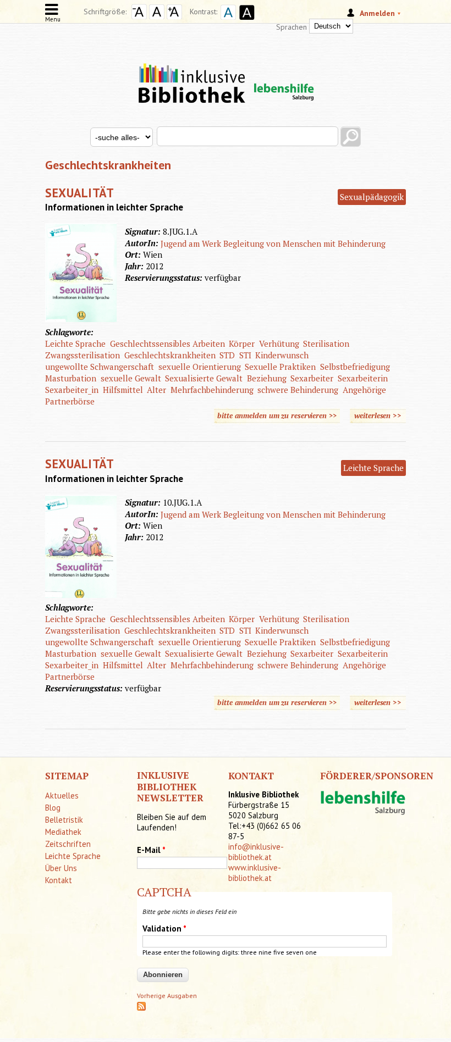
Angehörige (364, 389)
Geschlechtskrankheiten (170, 355)
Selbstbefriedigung (355, 366)
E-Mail (151, 850)
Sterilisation (326, 343)
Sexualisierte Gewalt (204, 378)
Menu (53, 19)
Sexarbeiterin (363, 378)
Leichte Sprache (75, 343)
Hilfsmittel (123, 389)
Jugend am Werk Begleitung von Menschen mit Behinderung (273, 243)
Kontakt (58, 880)
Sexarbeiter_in (71, 389)
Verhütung (279, 343)
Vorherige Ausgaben (167, 995)
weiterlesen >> (380, 415)
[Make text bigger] (174, 16)
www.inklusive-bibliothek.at (254, 872)
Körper (242, 343)
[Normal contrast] (226, 20)
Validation (164, 928)
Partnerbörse (70, 401)
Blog (53, 807)
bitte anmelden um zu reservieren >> (277, 415)
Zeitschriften (68, 844)
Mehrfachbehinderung (212, 389)
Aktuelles (62, 795)
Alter (156, 389)
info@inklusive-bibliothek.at (256, 851)
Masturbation (70, 378)
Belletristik (64, 819)
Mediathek (63, 832)
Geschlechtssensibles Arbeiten (167, 343)
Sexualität (79, 193)
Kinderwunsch (282, 355)
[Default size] (156, 16)
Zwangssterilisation (82, 355)
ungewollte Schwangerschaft (99, 366)
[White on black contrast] (245, 20)
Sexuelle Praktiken (280, 366)
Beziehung (267, 378)
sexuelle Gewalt (131, 378)
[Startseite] (225, 73)
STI (245, 355)
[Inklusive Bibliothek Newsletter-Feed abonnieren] (141, 1008)
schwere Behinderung (297, 389)
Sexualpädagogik (372, 196)
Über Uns (61, 868)
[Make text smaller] (139, 16)
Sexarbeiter (311, 378)
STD (227, 355)
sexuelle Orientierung (199, 366)
